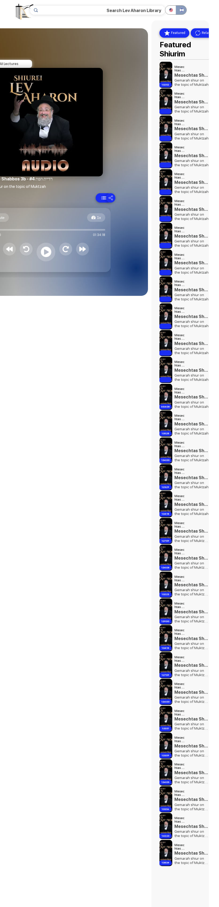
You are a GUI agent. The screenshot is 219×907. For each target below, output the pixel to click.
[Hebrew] (181, 10)
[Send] (104, 198)
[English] (170, 10)
